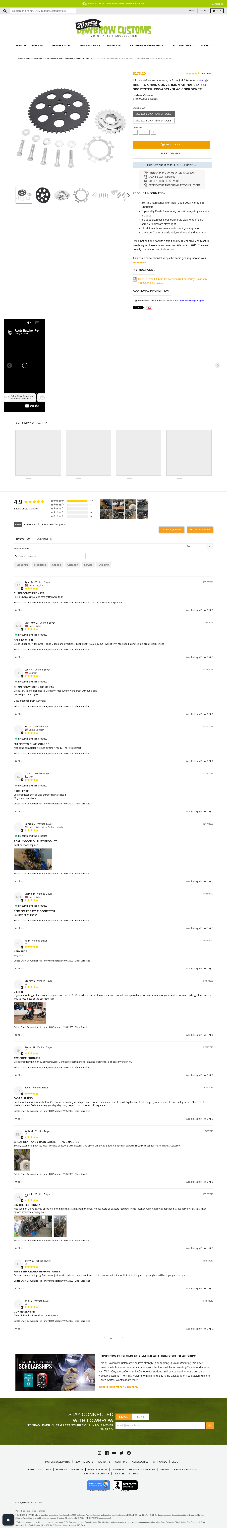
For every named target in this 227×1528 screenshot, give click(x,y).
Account (203, 10)
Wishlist (191, 10)
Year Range (139, 108)
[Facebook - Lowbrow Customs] (107, 1453)
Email (124, 1417)
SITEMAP (134, 1473)
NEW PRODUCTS (83, 1461)
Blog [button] (205, 45)
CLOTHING (121, 1461)
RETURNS (61, 1469)
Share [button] (21, 610)
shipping (104, 564)
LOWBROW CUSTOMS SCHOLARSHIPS (133, 1469)
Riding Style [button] (61, 45)
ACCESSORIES (140, 1461)
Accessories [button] (182, 45)
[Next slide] (217, 365)
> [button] (122, 1337)
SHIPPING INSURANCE (96, 1473)
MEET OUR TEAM (97, 1469)
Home (21, 59)
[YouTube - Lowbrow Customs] (114, 1453)
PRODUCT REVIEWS (185, 1469)
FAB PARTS (104, 1461)
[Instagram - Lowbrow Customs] (100, 1453)
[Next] (128, 195)
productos (40, 564)
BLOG (175, 1461)
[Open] (8, 1520)
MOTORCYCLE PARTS (57, 1461)
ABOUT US (77, 1469)
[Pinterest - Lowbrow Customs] (129, 1453)
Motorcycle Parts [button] (29, 45)
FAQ (48, 1469)
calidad (56, 564)
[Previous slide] (9, 365)
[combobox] (43, 10)
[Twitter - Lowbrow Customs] (121, 1453)
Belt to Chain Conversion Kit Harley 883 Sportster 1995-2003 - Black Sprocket (52, 602)
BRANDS (164, 1469)
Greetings (22, 564)
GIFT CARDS (160, 1461)
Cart (218, 10)
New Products (89, 45)
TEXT (140, 1417)
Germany (72, 564)
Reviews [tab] (19, 538)
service (88, 564)
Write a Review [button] (202, 529)
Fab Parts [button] (114, 45)
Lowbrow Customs (143, 95)
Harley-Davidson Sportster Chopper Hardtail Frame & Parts (57, 59)
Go (210, 1425)
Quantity (137, 127)
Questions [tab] (42, 538)
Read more (139, 262)
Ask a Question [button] (173, 529)
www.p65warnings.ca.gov (192, 300)
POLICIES (119, 1473)
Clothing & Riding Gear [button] (147, 45)
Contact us (217, 3)
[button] (206, 610)
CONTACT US (34, 1469)
